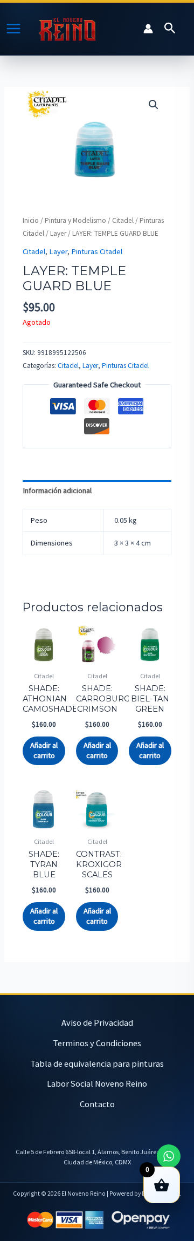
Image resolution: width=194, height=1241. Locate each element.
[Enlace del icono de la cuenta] (148, 28)
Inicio (31, 220)
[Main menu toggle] (13, 28)
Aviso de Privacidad (97, 1022)
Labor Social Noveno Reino (97, 1083)
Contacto (97, 1104)
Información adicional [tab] (57, 490)
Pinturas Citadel (96, 251)
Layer (58, 233)
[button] (170, 28)
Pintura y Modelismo (75, 220)
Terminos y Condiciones (97, 1043)
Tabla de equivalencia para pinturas (97, 1063)
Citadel (123, 220)
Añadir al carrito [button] (44, 750)
